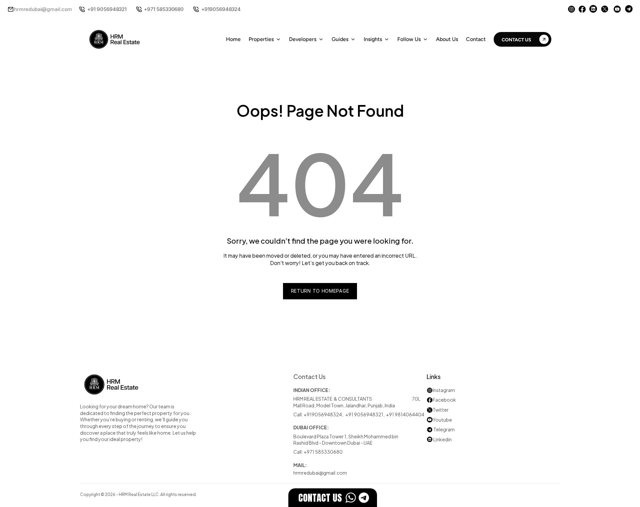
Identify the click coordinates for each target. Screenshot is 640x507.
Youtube (439, 419)
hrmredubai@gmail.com (43, 9)
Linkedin (439, 439)
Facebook (444, 399)
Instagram (444, 390)
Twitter (441, 409)
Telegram (444, 429)
